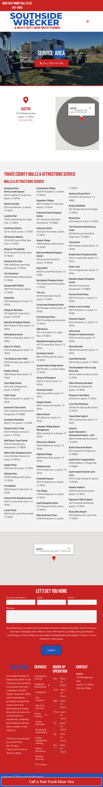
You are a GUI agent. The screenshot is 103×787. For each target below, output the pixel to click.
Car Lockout (39, 699)
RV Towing (41, 764)
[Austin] (25, 100)
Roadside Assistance (40, 685)
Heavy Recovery (40, 749)
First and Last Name (16, 597)
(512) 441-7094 (22, 5)
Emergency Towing (40, 677)
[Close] (90, 108)
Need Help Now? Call (14, 3)
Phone (71, 597)
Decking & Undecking (41, 731)
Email (40, 597)
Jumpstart (41, 692)
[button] (81, 119)
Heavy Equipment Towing (41, 740)
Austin (25, 109)
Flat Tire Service (39, 707)
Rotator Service (39, 757)
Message (10, 608)
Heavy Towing (38, 715)
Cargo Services (40, 723)
